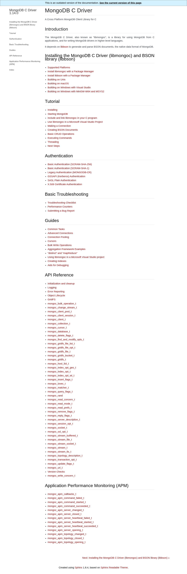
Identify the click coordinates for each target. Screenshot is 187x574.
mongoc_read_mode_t (60, 403)
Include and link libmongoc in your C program (72, 118)
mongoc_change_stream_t (62, 307)
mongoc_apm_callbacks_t (62, 494)
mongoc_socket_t (57, 427)
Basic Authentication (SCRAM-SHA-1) (68, 168)
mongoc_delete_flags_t (60, 335)
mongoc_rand (55, 395)
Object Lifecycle (56, 295)
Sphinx (78, 567)
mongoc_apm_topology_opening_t (66, 542)
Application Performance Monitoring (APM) (87, 485)
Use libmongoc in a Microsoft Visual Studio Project (75, 122)
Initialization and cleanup (61, 283)
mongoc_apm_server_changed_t (66, 510)
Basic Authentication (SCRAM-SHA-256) (70, 164)
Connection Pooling (58, 237)
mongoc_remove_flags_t (61, 411)
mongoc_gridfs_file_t (59, 351)
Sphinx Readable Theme (114, 567)
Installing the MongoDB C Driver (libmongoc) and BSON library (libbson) (99, 57)
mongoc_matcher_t (58, 387)
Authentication (59, 155)
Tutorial (52, 101)
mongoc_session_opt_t (60, 423)
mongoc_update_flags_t (61, 463)
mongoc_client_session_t (61, 315)
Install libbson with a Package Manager (69, 75)
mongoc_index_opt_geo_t (62, 367)
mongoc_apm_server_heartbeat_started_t (71, 522)
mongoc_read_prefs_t (60, 407)
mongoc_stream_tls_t (59, 451)
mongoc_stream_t (57, 447)
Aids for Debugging (58, 265)
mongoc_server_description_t (64, 419)
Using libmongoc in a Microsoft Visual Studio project (76, 257)
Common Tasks (56, 229)
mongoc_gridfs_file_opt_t (61, 347)
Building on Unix (56, 79)
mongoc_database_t (59, 331)
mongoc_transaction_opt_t (62, 459)
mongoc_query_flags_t (60, 391)
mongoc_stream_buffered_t (63, 435)
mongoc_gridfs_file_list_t (61, 343)
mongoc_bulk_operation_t (62, 303)
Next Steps (54, 146)
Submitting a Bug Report (61, 210)
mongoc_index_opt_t (59, 371)
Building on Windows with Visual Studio (69, 87)
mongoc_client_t (57, 319)
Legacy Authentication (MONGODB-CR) (69, 172)
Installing (52, 109)
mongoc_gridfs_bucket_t (61, 355)
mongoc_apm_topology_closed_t (66, 538)
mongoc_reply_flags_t (60, 415)
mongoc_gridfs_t (57, 359)
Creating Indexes (57, 261)
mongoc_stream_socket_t (62, 443)
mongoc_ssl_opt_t (58, 431)
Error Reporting (56, 291)
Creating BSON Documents (63, 129)
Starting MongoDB (58, 114)
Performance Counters (60, 206)
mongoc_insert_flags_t (60, 379)
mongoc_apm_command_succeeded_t (69, 506)
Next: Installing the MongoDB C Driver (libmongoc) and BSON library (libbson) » (125, 557)
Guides (52, 220)
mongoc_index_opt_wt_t (61, 375)
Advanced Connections (60, 233)
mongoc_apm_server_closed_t (64, 514)
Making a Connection (59, 126)
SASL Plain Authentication (62, 180)
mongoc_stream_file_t (60, 439)
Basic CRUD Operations (61, 134)
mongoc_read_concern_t (61, 399)
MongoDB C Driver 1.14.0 (23, 11)
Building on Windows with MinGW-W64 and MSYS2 (76, 91)
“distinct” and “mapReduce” (62, 253)
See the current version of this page (120, 3)
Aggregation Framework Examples (66, 249)
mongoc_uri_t (55, 467)
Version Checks (56, 471)
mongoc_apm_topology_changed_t (67, 534)
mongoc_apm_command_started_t (67, 502)
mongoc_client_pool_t (60, 311)
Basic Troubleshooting (66, 194)
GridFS (51, 299)
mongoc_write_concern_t (61, 475)
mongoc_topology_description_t (65, 455)
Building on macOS (58, 83)
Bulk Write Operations (60, 245)
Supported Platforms (59, 67)
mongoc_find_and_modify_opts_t (66, 339)
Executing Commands (60, 138)
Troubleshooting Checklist (62, 202)
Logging (52, 287)
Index (11, 70)
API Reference (59, 274)
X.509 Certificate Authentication (65, 184)
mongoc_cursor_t (57, 327)
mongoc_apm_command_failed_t (66, 498)
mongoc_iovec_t (57, 383)
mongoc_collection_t (59, 323)
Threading (53, 142)
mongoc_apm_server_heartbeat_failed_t (70, 518)
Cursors (52, 241)
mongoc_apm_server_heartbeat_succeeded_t (73, 526)
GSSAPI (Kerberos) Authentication (66, 176)
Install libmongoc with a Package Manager (71, 71)
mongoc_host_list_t (58, 363)
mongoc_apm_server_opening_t (65, 530)
